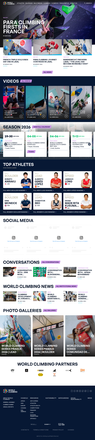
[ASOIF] (47, 424)
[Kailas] (26, 370)
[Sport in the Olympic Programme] (33, 424)
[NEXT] (89, 102)
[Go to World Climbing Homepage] (9, 3)
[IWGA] (61, 424)
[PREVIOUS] (5, 102)
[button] (38, 3)
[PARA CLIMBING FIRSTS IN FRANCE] (47, 23)
